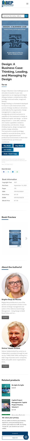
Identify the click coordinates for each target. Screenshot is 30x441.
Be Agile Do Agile (18, 385)
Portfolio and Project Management (16, 159)
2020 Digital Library (8, 164)
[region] (15, 428)
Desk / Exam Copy (10, 154)
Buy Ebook (19, 146)
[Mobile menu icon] (27, 4)
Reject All (15, 438)
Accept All (15, 433)
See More (5, 317)
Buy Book (7, 146)
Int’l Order (7, 150)
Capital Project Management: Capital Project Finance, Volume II (19, 403)
